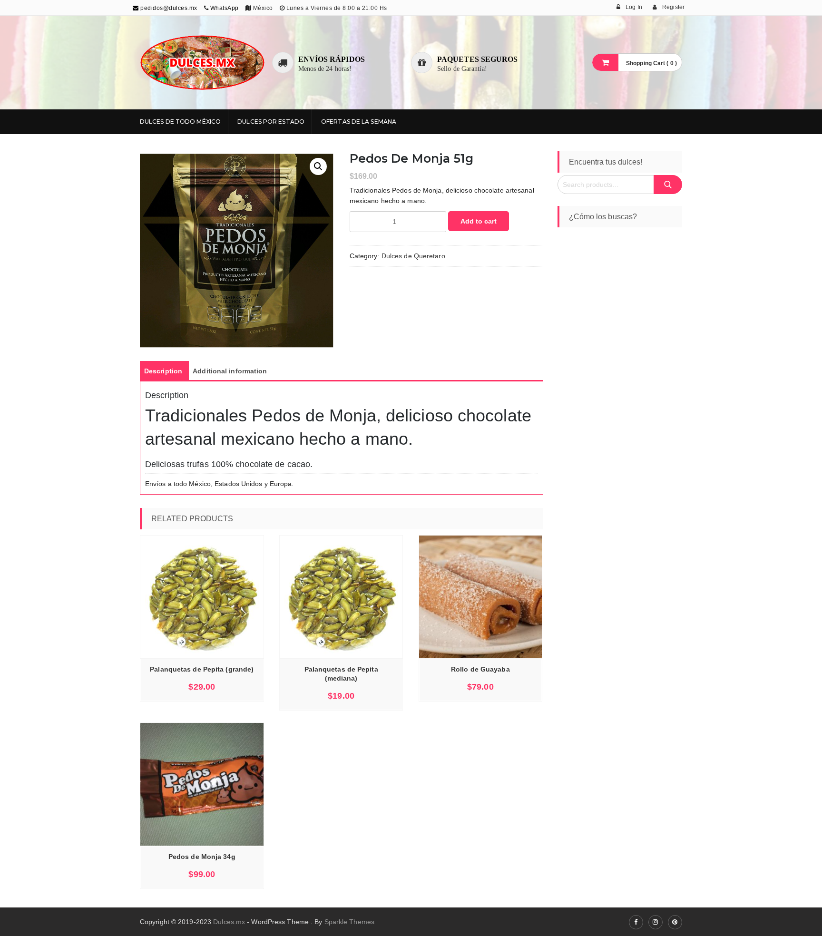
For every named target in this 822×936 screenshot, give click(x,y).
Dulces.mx (229, 922)
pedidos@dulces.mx (168, 8)
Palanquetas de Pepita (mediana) (341, 673)
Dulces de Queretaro (413, 256)
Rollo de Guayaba (480, 669)
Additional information (230, 371)
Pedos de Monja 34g (201, 856)
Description (163, 371)
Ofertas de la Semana (358, 121)
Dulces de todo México (180, 121)
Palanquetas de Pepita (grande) (202, 669)
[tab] (163, 371)
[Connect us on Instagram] (655, 922)
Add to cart (478, 221)
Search (668, 185)
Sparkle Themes (349, 922)
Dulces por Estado (270, 121)
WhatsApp (224, 8)
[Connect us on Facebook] (636, 922)
